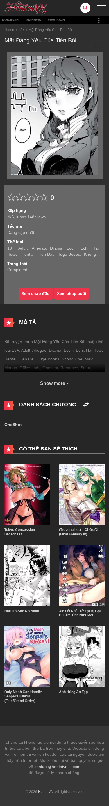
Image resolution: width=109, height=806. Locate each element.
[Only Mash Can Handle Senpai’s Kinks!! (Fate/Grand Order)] (27, 656)
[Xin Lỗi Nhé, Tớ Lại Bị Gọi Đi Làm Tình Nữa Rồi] (82, 575)
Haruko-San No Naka (21, 611)
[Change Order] (85, 405)
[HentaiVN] (26, 7)
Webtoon (56, 19)
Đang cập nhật (20, 232)
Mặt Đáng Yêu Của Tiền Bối (50, 30)
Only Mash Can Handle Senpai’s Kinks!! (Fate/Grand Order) (23, 696)
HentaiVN (45, 792)
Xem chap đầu (36, 293)
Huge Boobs (68, 254)
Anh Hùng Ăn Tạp (73, 692)
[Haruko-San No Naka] (27, 575)
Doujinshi (10, 19)
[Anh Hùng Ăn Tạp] (82, 656)
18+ (21, 30)
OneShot (13, 424)
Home (9, 30)
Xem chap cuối (71, 293)
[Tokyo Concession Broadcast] (27, 494)
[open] (101, 8)
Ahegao (39, 248)
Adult (23, 248)
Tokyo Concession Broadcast (19, 532)
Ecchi (71, 248)
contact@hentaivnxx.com (57, 766)
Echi (84, 248)
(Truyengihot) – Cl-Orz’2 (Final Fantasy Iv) (78, 532)
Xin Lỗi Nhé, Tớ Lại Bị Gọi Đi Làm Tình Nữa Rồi (80, 613)
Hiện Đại (45, 254)
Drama (56, 248)
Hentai (27, 254)
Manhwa (33, 19)
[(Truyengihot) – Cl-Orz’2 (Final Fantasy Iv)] (82, 494)
